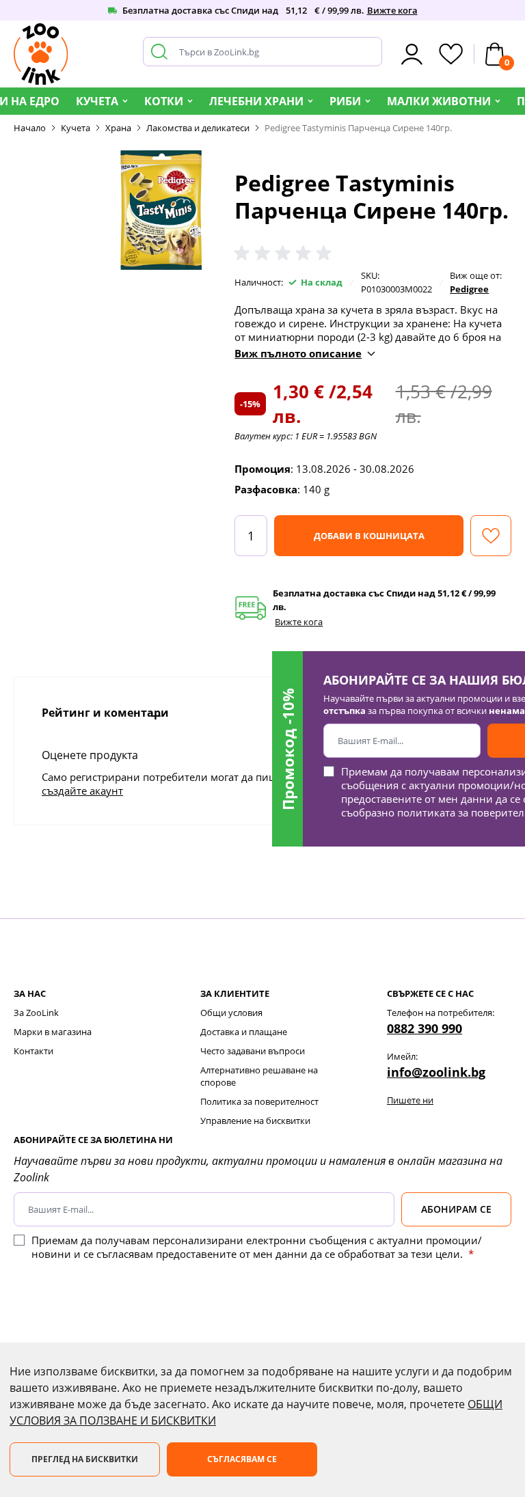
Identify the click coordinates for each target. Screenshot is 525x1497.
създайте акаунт (82, 790)
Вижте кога (392, 10)
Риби (345, 101)
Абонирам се (456, 1209)
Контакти (33, 1051)
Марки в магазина (53, 1032)
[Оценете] (285, 253)
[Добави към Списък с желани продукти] (490, 535)
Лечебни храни (256, 101)
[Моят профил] (411, 54)
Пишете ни (410, 1100)
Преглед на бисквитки (84, 1459)
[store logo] (41, 54)
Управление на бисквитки (255, 1120)
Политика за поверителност (259, 1101)
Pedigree (469, 289)
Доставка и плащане (243, 1032)
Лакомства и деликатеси (198, 128)
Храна (118, 128)
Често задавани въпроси (252, 1051)
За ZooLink (36, 1012)
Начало (30, 128)
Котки (163, 101)
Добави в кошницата (369, 536)
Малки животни (439, 101)
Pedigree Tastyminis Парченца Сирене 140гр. (358, 128)
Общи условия (231, 1012)
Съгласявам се (242, 1459)
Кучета (97, 101)
